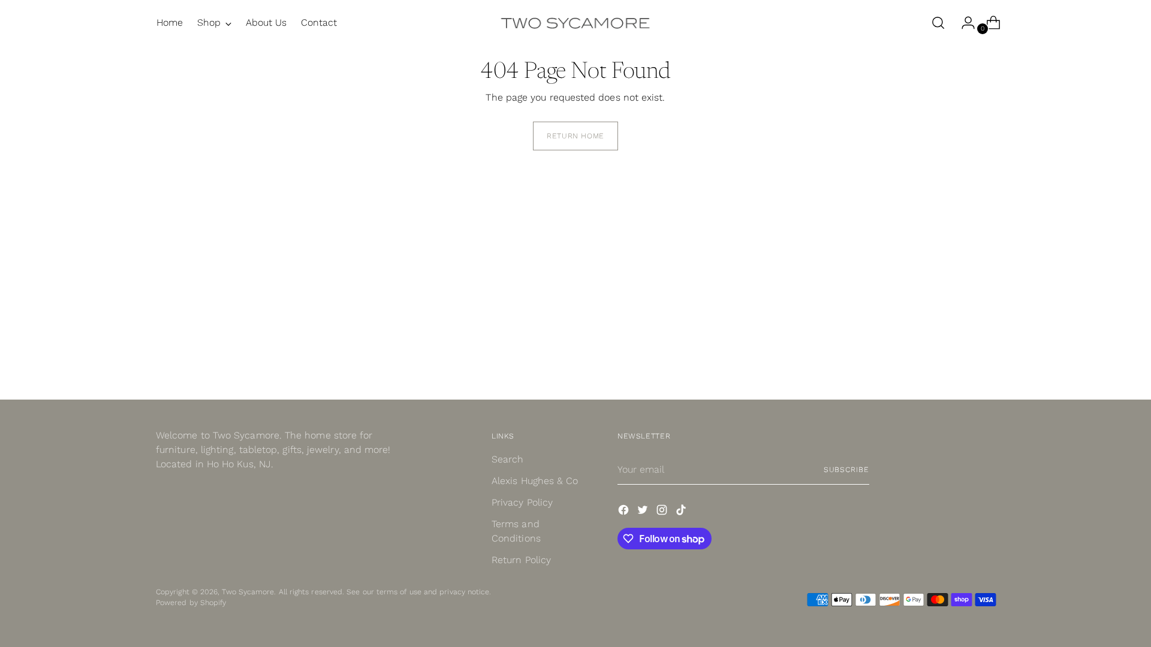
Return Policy (521, 560)
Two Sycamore (248, 591)
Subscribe (846, 469)
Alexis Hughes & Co (535, 480)
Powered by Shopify (191, 602)
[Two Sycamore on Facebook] (624, 512)
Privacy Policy (522, 502)
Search (507, 459)
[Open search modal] (938, 23)
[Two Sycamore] (575, 23)
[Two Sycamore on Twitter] (644, 512)
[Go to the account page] (963, 23)
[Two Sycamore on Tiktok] (682, 512)
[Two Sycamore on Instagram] (663, 512)
